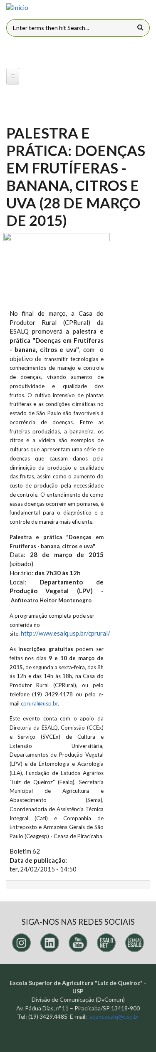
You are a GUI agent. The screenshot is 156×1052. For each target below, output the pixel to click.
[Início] (17, 7)
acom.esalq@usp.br (114, 1016)
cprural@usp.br (39, 703)
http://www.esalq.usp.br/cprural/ (65, 633)
